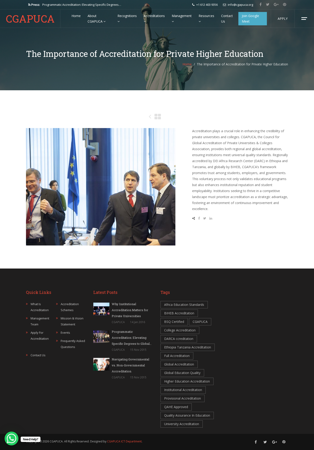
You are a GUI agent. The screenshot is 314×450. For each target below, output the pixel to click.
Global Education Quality (182, 373)
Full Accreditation (177, 356)
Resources (206, 16)
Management (182, 16)
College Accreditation (180, 330)
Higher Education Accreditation (187, 381)
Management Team (40, 321)
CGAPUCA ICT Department (124, 441)
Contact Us (227, 18)
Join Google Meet (250, 18)
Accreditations (154, 16)
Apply (283, 18)
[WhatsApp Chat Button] (11, 438)
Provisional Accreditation (182, 398)
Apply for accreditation (40, 335)
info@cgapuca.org (240, 5)
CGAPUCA (30, 18)
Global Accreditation (179, 364)
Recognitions (127, 16)
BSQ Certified (174, 321)
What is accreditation (40, 307)
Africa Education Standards (184, 304)
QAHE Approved (176, 407)
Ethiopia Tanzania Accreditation (187, 347)
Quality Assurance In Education (187, 415)
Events (65, 332)
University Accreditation (181, 424)
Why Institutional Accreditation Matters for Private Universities (130, 310)
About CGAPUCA (95, 18)
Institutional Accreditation (183, 390)
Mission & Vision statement (72, 321)
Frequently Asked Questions (73, 344)
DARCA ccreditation (178, 338)
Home (76, 16)
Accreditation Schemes (70, 307)
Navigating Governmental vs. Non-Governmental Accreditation (85, 5)
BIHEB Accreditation (179, 313)
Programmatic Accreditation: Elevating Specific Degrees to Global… (131, 338)
